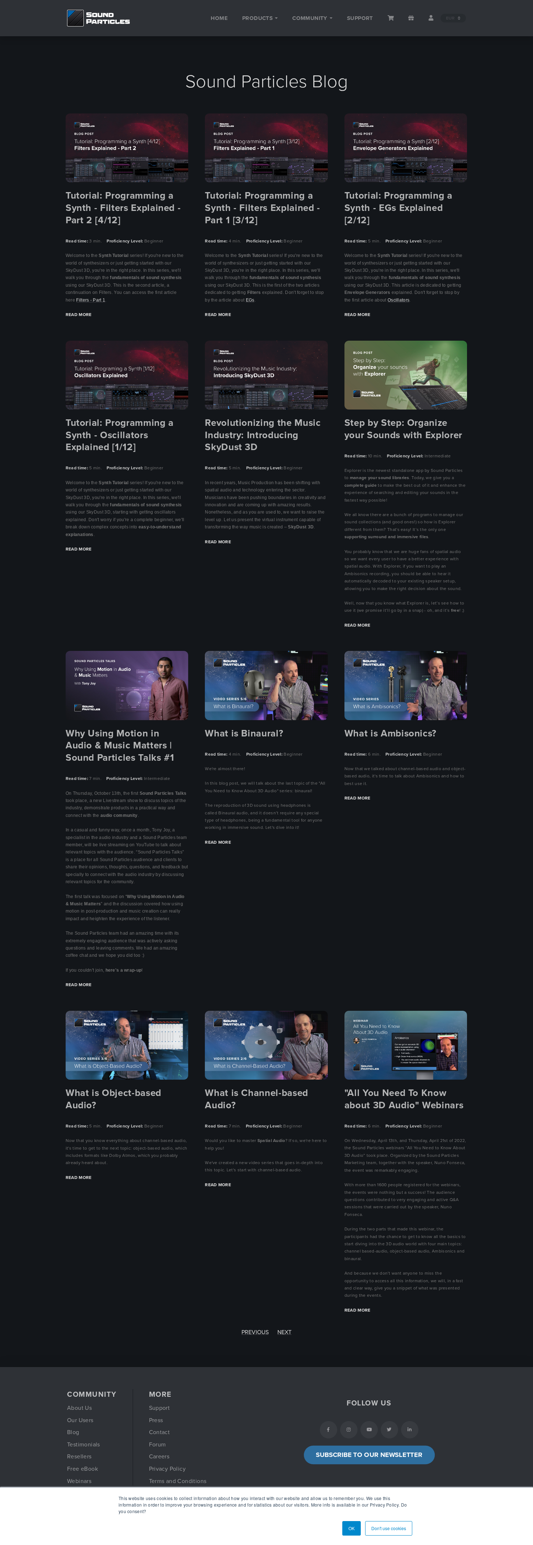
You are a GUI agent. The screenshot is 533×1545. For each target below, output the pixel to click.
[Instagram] (349, 1429)
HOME (219, 18)
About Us (79, 1408)
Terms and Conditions (178, 1481)
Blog (73, 1432)
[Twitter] (389, 1429)
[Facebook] (328, 1429)
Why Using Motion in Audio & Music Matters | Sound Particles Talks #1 (120, 746)
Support (159, 1408)
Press (156, 1420)
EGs (250, 300)
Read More (79, 314)
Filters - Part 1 (90, 300)
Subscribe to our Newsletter (369, 1455)
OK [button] (351, 1528)
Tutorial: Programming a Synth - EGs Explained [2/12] (398, 208)
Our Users (80, 1420)
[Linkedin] (409, 1429)
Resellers (79, 1456)
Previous (255, 1332)
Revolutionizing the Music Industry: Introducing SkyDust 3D (263, 435)
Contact (159, 1432)
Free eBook (82, 1469)
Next (284, 1332)
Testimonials (83, 1444)
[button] (260, 18)
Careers (159, 1456)
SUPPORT (360, 18)
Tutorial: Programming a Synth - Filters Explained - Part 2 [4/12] (123, 208)
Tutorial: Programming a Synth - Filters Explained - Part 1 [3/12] (262, 208)
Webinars (79, 1481)
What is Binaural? (244, 733)
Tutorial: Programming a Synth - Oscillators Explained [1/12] (120, 435)
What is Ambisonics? (390, 733)
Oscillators (398, 300)
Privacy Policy (167, 1469)
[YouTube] (369, 1429)
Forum (157, 1444)
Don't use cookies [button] (388, 1528)
